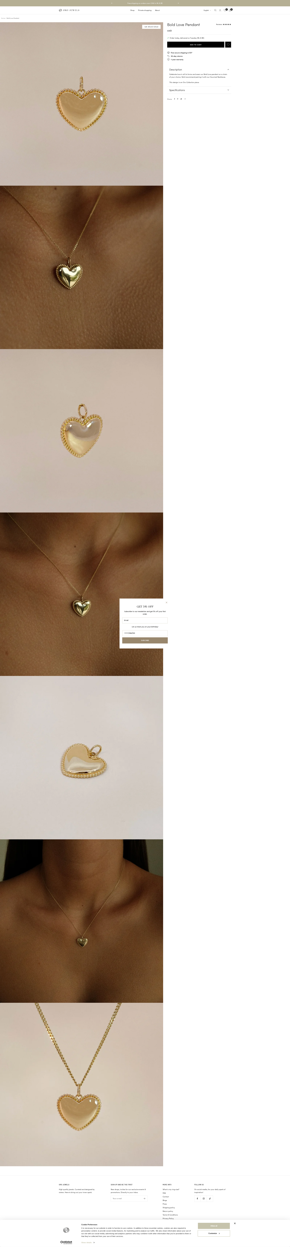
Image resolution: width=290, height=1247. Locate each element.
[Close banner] (235, 1223)
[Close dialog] (166, 602)
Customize (212, 1233)
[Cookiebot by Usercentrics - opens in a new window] (66, 1242)
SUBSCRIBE (145, 640)
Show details (86, 1242)
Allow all (213, 1226)
